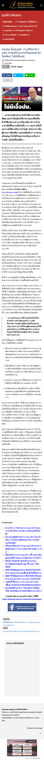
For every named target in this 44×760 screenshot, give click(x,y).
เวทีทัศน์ (16, 622)
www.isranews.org (9, 192)
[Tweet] (18, 75)
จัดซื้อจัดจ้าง (7, 622)
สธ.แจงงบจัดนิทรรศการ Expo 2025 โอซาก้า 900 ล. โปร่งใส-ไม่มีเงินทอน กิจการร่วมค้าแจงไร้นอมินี (23, 540)
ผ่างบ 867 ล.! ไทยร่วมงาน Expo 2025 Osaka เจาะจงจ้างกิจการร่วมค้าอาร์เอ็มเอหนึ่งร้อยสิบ (22, 531)
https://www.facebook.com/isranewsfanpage (22, 599)
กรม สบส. (36, 631)
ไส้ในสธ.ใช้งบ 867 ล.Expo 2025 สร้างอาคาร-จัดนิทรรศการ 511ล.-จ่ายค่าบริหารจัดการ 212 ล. (23, 549)
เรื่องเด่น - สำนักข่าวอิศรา (29, 622)
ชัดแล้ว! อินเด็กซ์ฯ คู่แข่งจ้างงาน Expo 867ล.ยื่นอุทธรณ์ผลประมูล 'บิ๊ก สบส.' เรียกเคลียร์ (22, 564)
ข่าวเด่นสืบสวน (8, 625)
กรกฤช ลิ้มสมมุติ (9, 631)
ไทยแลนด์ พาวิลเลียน (24, 631)
